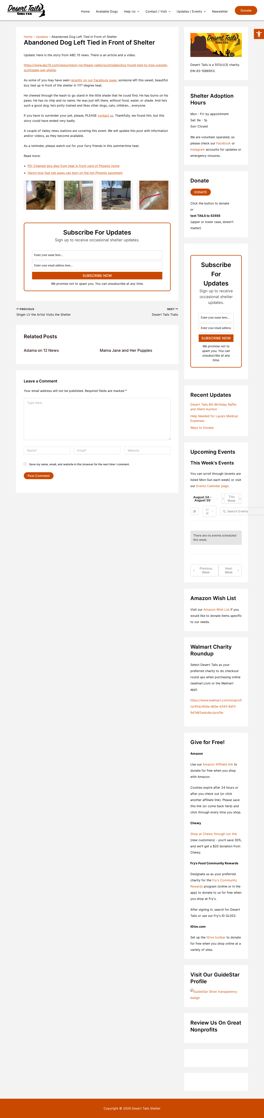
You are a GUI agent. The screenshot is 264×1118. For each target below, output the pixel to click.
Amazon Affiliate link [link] (218, 764)
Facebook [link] (223, 143)
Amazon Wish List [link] (217, 609)
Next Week (229, 570)
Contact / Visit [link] (156, 11)
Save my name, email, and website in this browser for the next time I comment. (79, 464)
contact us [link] (105, 115)
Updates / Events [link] (189, 11)
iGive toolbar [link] (216, 937)
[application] (137, 11)
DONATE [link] (200, 192)
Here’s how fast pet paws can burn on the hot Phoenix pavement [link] (75, 173)
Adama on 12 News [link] (41, 350)
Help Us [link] (129, 11)
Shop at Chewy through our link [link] (213, 834)
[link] (259, 34)
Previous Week (206, 570)
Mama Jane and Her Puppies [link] (126, 350)
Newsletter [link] (220, 11)
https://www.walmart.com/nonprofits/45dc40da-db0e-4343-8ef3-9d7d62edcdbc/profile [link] (216, 706)
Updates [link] (42, 37)
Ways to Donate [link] (202, 428)
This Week (231, 499)
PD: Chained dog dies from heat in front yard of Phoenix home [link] (73, 166)
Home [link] (85, 11)
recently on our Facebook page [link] (94, 80)
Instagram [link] (197, 149)
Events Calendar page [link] (212, 486)
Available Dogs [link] (107, 11)
